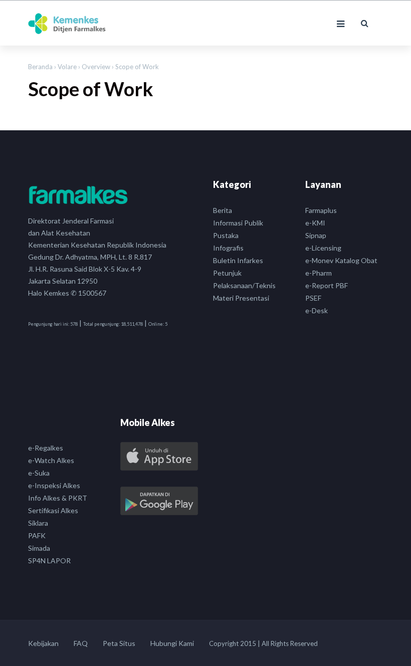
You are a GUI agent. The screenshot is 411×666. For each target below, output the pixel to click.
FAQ (81, 643)
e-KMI (315, 222)
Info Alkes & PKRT (57, 498)
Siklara (38, 523)
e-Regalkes (45, 447)
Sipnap (315, 235)
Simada (39, 548)
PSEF (313, 298)
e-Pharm (318, 273)
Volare (68, 67)
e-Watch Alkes (51, 460)
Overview (97, 67)
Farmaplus (321, 210)
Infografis (228, 248)
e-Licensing (323, 248)
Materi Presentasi (241, 298)
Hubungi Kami (172, 643)
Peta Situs (119, 643)
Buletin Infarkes (238, 260)
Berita (222, 210)
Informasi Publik (238, 222)
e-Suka (39, 473)
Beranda (40, 67)
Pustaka (226, 235)
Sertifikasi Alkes (53, 510)
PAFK (37, 535)
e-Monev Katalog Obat (341, 260)
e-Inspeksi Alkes (54, 485)
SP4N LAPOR (49, 560)
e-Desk (316, 310)
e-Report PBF (326, 285)
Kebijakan (43, 643)
